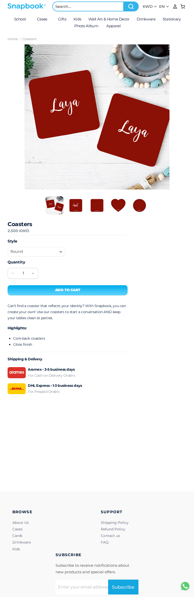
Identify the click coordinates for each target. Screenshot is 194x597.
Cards (17, 535)
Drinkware (21, 542)
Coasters (29, 39)
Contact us (110, 535)
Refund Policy (113, 529)
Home (13, 39)
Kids (16, 549)
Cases (17, 529)
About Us (20, 522)
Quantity (16, 262)
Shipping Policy (115, 522)
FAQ (105, 542)
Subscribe (123, 587)
